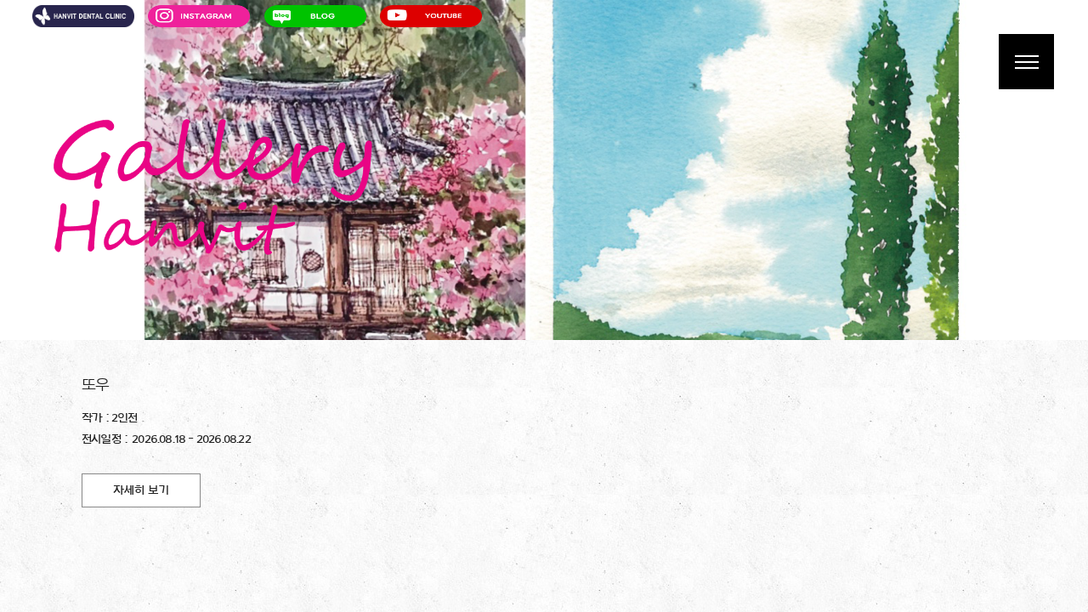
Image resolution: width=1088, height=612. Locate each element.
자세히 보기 (141, 490)
